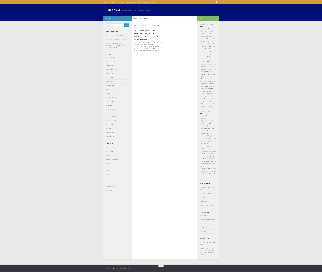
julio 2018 (110, 73)
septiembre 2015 (112, 121)
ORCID (203, 223)
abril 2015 (110, 129)
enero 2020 (110, 58)
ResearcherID (205, 215)
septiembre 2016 (112, 97)
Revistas (109, 190)
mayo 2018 (110, 77)
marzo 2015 (110, 132)
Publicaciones (155, 26)
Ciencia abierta (111, 155)
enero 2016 (110, 113)
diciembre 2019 (111, 62)
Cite (214, 46)
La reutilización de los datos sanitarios (118, 39)
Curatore (113, 10)
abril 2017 (110, 93)
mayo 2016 (110, 101)
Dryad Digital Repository (208, 193)
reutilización (110, 186)
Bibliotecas (110, 151)
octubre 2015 (111, 117)
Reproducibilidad (112, 183)
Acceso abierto (111, 147)
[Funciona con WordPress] (113, 268)
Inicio (106, 2)
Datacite (203, 201)
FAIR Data (109, 167)
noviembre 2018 (112, 69)
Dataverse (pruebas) (149, 2)
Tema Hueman (126, 268)
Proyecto (109, 171)
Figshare (203, 197)
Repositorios (110, 179)
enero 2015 (110, 136)
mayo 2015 (110, 125)
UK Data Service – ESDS (207, 205)
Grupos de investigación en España (130, 2)
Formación (113, 2)
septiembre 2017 (112, 85)
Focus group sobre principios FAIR (117, 35)
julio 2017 (110, 89)
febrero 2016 (111, 109)
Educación (110, 163)
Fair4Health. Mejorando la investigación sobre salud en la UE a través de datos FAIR (116, 45)
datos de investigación (141, 26)
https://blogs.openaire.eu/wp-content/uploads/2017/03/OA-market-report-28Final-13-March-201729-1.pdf (208, 168)
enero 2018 (110, 81)
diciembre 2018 (111, 65)
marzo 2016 (110, 105)
